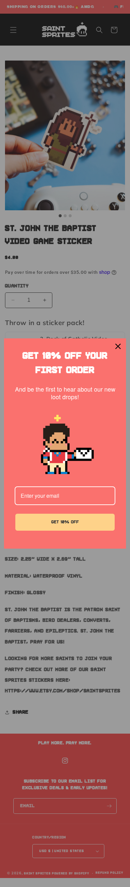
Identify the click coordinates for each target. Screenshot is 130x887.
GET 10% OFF (65, 522)
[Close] (118, 346)
